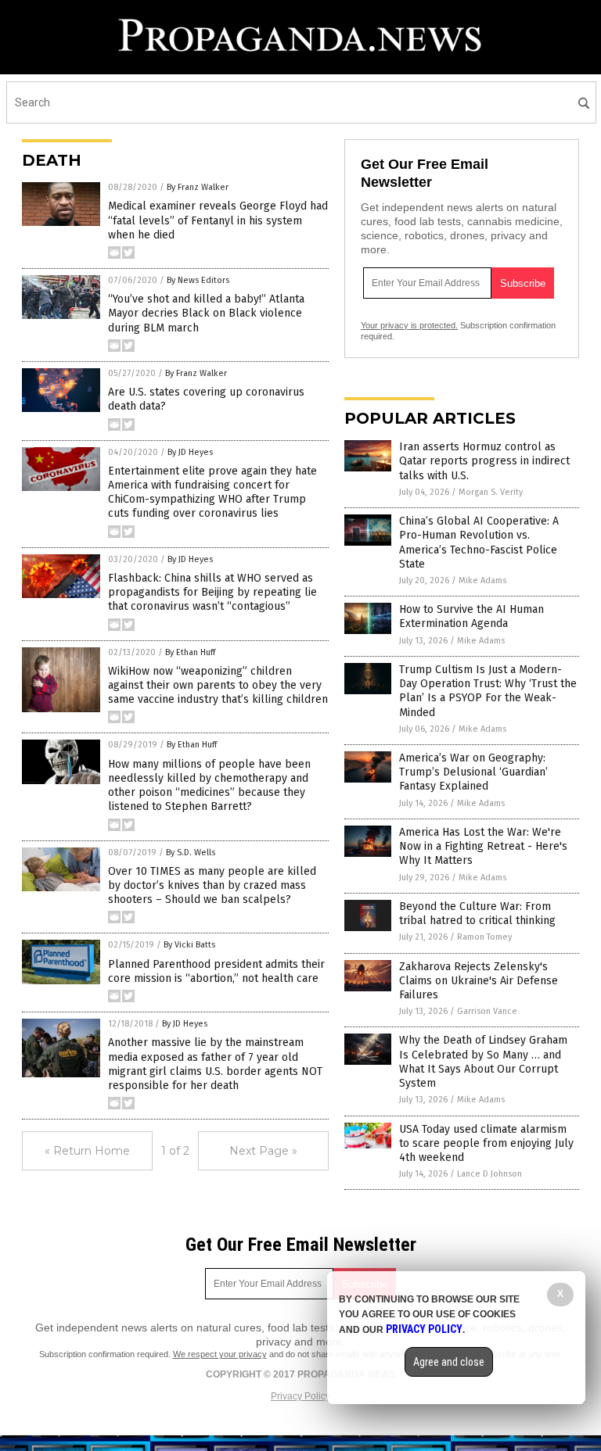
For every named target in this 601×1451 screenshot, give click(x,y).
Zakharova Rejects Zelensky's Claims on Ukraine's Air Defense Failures (478, 980)
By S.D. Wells (190, 852)
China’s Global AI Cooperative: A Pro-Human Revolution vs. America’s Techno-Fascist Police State (479, 542)
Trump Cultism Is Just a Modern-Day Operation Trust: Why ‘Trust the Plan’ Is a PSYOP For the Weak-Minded (488, 691)
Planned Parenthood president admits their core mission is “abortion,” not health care (216, 971)
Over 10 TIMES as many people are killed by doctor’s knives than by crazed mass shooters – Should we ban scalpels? (212, 885)
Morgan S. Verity (491, 492)
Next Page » (263, 1151)
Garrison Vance (487, 1011)
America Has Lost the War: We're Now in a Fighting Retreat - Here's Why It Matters (483, 846)
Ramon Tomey (484, 937)
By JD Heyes (190, 452)
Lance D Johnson (489, 1174)
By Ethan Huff (190, 652)
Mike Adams (482, 580)
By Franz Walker (198, 187)
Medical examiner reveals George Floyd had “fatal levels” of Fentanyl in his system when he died (218, 220)
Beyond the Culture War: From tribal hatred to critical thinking (477, 913)
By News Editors (198, 280)
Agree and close (448, 1362)
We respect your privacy (220, 1354)
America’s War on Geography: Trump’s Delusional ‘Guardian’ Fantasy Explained (473, 772)
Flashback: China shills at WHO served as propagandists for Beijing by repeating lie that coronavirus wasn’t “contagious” (212, 592)
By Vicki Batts (189, 945)
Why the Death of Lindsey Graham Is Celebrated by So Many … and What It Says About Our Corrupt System (483, 1062)
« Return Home (87, 1151)
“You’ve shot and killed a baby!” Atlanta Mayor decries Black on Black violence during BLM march (206, 313)
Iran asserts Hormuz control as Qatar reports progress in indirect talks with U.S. (484, 461)
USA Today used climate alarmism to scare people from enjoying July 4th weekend (486, 1143)
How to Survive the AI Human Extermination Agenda (471, 616)
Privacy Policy (300, 1396)
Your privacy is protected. (409, 325)
